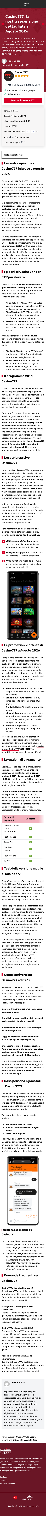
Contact (3, 1477)
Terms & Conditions (8, 1483)
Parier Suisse (18, 1382)
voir (24, 155)
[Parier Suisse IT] (27, 4)
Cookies (3, 1480)
